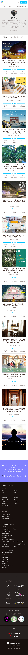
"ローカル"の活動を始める (8, 539)
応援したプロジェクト (9, 37)
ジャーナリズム (5, 505)
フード (15, 503)
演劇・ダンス (5, 499)
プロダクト (16, 497)
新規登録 (24, 2)
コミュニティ (5, 497)
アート (15, 490)
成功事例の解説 (5, 533)
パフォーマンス (18, 501)
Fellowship (4, 537)
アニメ (3, 495)
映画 (3, 490)
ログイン (18, 2)
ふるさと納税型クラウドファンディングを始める (13, 542)
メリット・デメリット (7, 535)
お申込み (4, 527)
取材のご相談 (5, 561)
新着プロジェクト (6, 516)
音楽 (15, 493)
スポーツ (4, 503)
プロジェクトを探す (7, 6)
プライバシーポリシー (7, 565)
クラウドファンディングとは (9, 529)
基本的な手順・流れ (6, 531)
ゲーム (15, 495)
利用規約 (4, 563)
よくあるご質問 (5, 557)
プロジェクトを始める (21, 6)
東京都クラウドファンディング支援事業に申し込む (14, 544)
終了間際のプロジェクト (8, 518)
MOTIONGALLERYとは (7, 553)
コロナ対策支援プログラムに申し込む (11, 546)
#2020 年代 (4, 555)
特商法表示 (4, 568)
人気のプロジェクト (6, 514)
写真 (3, 493)
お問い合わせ (5, 559)
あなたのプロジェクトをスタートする (15, 476)
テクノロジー (5, 501)
